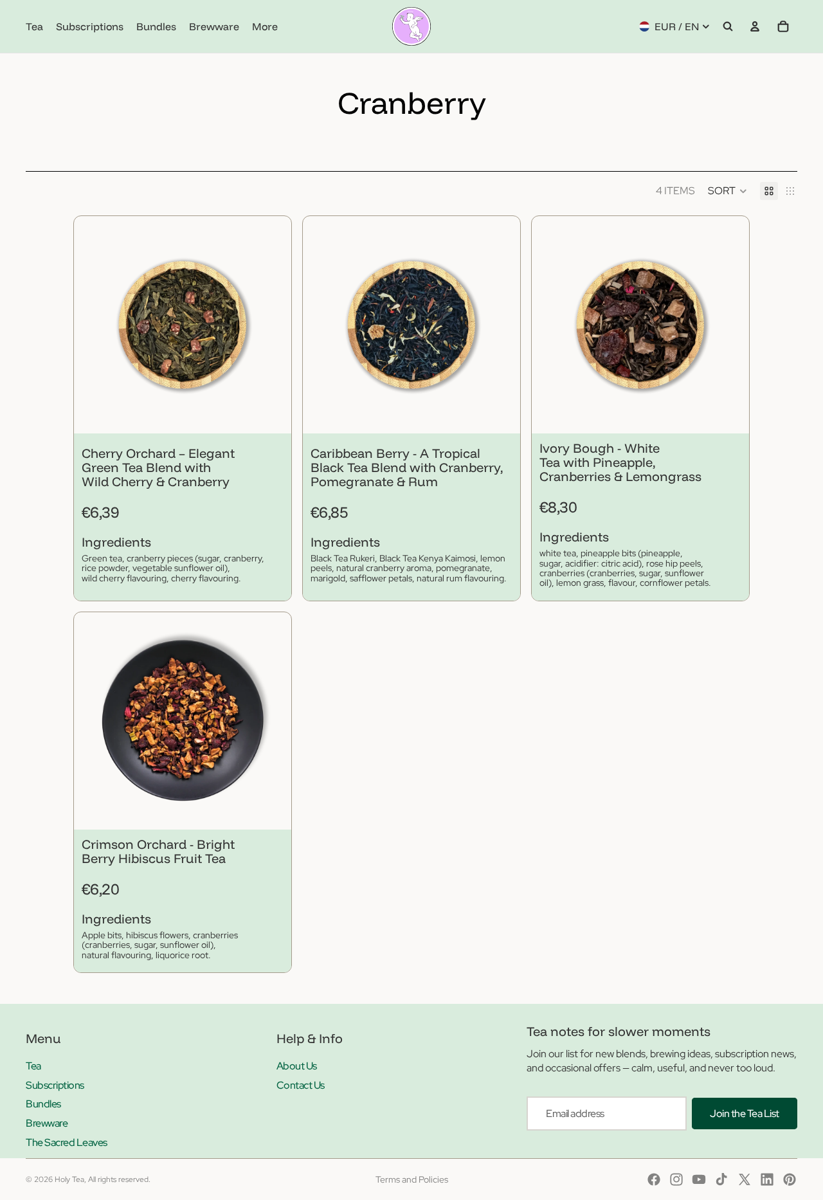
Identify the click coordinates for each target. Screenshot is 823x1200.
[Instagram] (676, 1179)
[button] (727, 191)
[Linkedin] (767, 1179)
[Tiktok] (721, 1179)
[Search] (728, 26)
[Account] (755, 26)
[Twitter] (744, 1179)
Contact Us (300, 1085)
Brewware (47, 1123)
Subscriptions (55, 1085)
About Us (296, 1066)
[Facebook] (654, 1179)
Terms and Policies (411, 1179)
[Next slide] (272, 325)
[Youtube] (699, 1179)
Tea (33, 1066)
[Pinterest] (789, 1179)
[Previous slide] (93, 325)
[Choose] (271, 413)
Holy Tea (69, 1179)
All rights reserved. (119, 1179)
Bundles (43, 1104)
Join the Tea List (744, 1113)
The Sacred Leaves (66, 1142)
